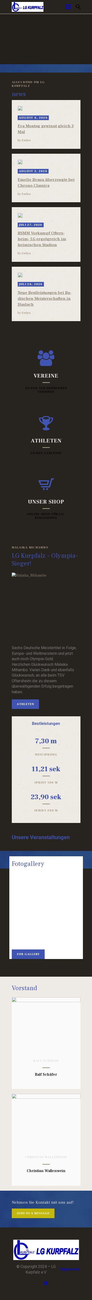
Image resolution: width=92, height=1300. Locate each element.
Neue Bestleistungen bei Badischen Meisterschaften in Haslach (44, 298)
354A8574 (71, 933)
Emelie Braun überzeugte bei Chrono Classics (46, 182)
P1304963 (46, 933)
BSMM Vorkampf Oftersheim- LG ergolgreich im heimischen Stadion (42, 239)
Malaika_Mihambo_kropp (46, 894)
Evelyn (26, 140)
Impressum (69, 1269)
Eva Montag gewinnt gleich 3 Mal (46, 129)
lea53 (21, 933)
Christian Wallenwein (46, 1157)
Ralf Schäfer (46, 1061)
